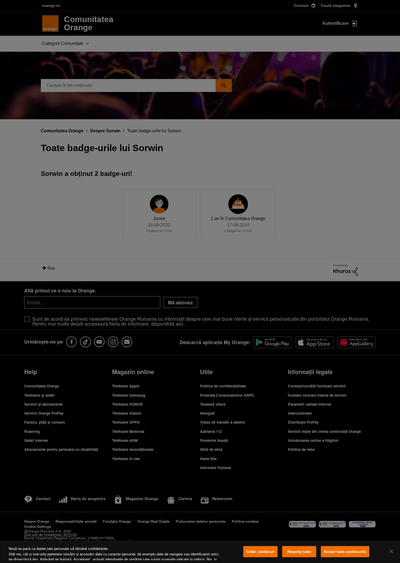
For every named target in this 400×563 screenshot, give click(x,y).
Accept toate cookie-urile (345, 552)
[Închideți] (391, 551)
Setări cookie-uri (260, 552)
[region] (200, 552)
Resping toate (299, 552)
